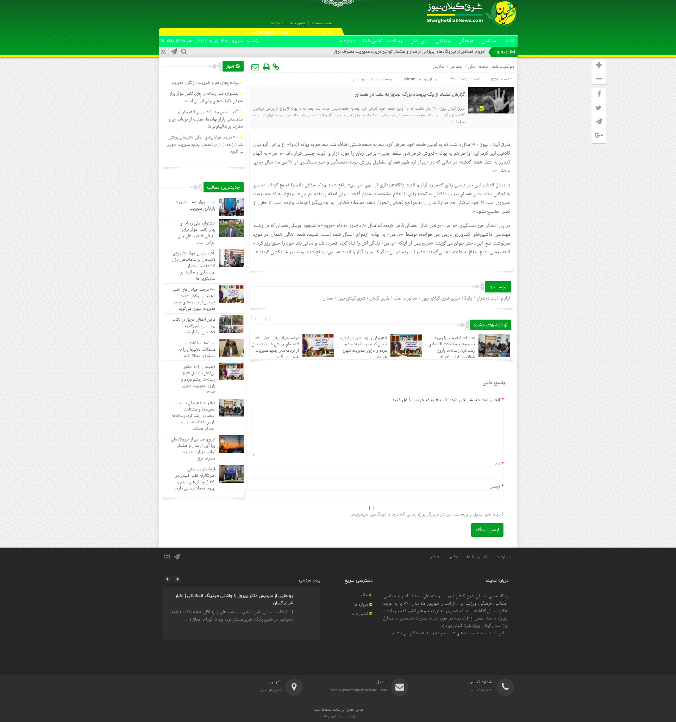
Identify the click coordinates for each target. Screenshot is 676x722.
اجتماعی (457, 66)
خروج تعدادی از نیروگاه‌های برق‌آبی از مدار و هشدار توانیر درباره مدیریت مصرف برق (410, 52)
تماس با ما (373, 41)
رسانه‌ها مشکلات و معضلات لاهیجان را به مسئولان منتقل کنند (197, 350)
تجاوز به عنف (405, 298)
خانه (364, 595)
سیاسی (489, 41)
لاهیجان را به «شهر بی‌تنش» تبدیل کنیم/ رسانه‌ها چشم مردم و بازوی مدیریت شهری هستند (363, 347)
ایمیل (495, 486)
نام (497, 464)
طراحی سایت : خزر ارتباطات (338, 716)
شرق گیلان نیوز (495, 144)
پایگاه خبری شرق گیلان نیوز (447, 298)
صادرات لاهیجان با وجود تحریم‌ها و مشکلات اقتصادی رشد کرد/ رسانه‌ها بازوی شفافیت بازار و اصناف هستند (451, 350)
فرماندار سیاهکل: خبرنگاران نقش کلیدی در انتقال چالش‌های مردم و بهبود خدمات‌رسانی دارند (195, 479)
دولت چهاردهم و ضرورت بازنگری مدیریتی (204, 83)
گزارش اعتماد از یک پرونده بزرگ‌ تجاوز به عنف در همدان (410, 95)
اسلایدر (439, 66)
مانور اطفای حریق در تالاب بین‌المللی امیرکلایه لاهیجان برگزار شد (193, 326)
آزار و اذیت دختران (493, 298)
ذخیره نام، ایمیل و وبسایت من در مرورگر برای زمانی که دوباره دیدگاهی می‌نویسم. (426, 514)
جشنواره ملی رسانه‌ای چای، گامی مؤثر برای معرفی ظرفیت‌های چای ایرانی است (205, 97)
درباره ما (346, 41)
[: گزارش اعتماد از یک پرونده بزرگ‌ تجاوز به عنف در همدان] (255, 66)
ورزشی (443, 41)
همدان (328, 298)
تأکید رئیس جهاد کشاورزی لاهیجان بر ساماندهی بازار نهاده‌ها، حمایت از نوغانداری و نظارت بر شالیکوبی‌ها (206, 120)
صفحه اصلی (477, 66)
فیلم (434, 557)
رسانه (396, 41)
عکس (452, 557)
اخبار (509, 41)
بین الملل (419, 41)
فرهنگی (465, 41)
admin (409, 79)
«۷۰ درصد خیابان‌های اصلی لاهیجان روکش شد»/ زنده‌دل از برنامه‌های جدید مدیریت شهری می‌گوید (275, 347)
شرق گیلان (379, 298)
